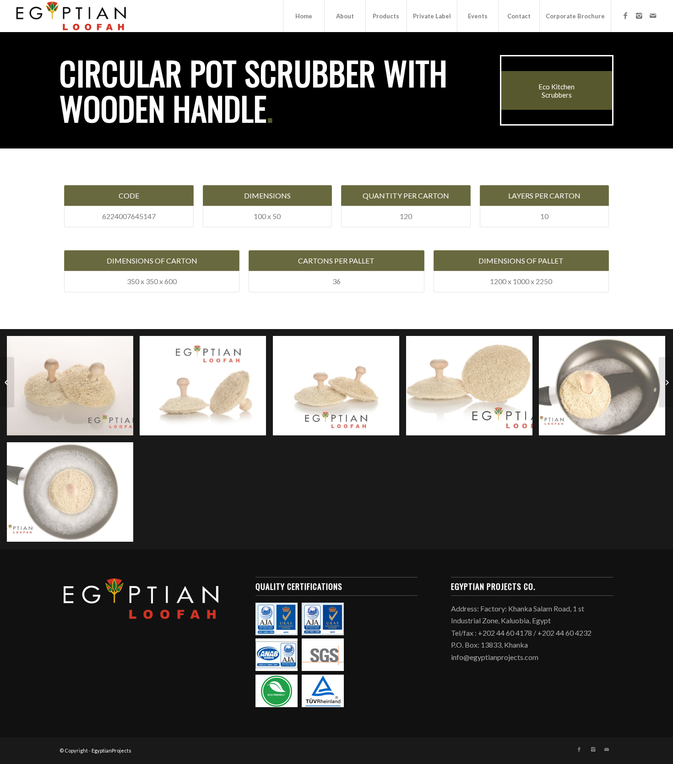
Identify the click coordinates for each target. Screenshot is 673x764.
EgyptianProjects (111, 750)
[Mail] (653, 15)
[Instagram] (639, 15)
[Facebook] (625, 15)
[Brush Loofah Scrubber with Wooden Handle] (666, 382)
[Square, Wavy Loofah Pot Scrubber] (7, 382)
